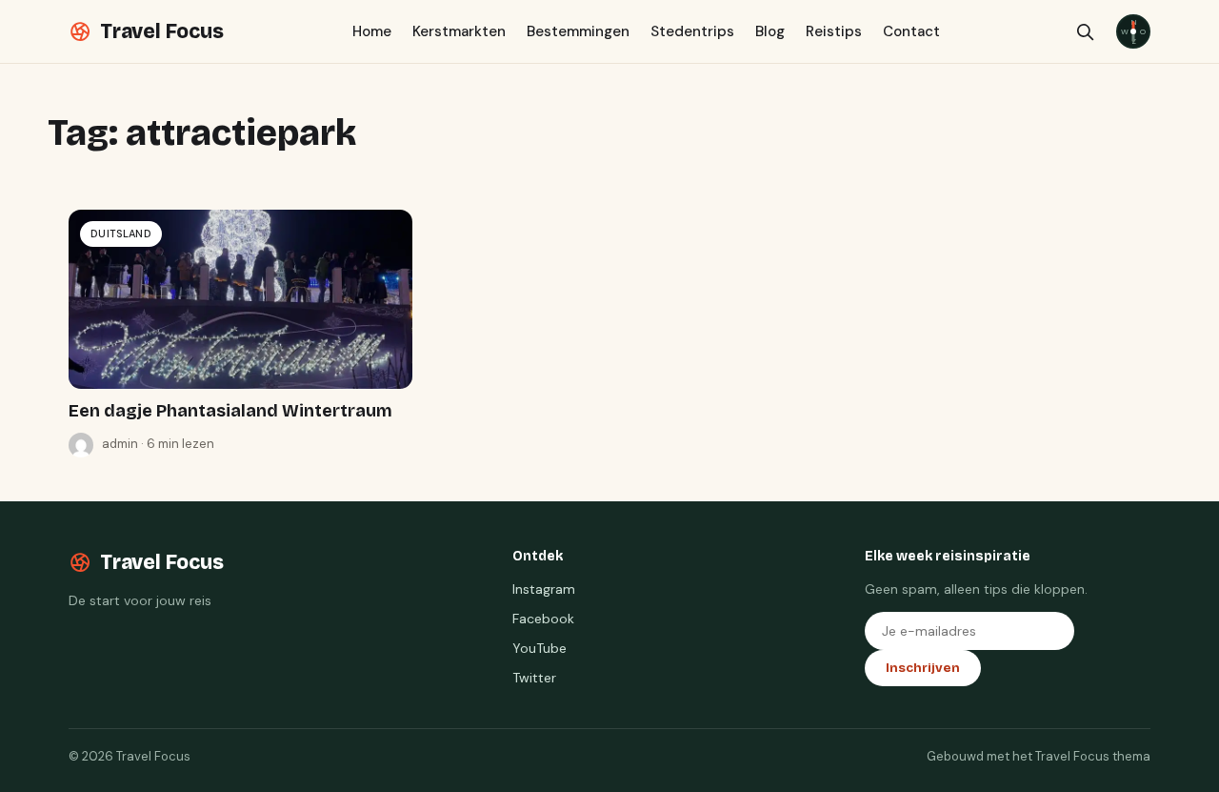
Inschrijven (923, 668)
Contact (911, 31)
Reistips (834, 31)
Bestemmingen (578, 31)
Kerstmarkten (459, 31)
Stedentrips (692, 31)
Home (371, 31)
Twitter (534, 677)
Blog (770, 31)
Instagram (543, 589)
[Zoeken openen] (1085, 32)
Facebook (543, 618)
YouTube (539, 648)
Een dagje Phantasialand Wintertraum (230, 410)
